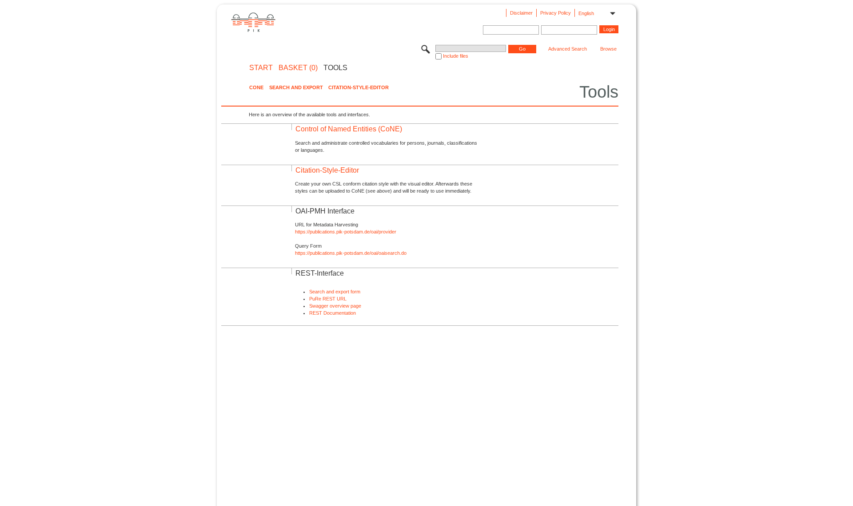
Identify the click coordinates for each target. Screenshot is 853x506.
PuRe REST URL (328, 298)
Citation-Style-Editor (358, 87)
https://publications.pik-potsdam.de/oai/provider (345, 231)
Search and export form (334, 291)
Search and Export (296, 87)
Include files (455, 56)
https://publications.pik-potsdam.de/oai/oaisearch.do (351, 253)
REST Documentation (332, 313)
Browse (608, 48)
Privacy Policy (555, 13)
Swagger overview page (335, 305)
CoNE (256, 87)
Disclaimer (521, 13)
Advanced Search (567, 48)
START (261, 67)
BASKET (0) (298, 67)
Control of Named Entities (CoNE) (348, 129)
